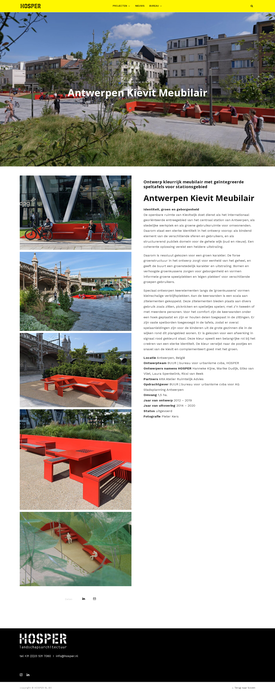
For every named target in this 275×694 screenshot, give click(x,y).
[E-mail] (94, 598)
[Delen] (83, 598)
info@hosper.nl (67, 656)
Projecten (120, 5)
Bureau (154, 5)
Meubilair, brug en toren (137, 82)
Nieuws (140, 5)
